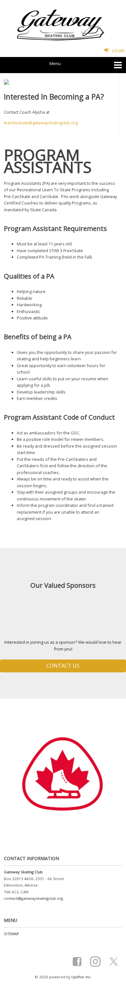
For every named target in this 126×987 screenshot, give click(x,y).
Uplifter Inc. (81, 976)
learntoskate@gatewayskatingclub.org (41, 123)
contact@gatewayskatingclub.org (33, 898)
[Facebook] (78, 960)
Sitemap (11, 933)
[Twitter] (115, 960)
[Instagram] (96, 960)
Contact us (63, 665)
